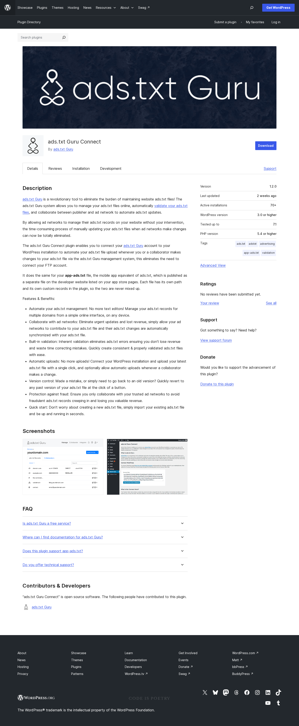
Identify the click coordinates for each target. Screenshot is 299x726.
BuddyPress (242, 674)
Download (266, 145)
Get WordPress (278, 7)
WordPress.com (245, 653)
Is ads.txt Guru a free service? (47, 523)
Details (32, 168)
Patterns (77, 674)
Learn (129, 653)
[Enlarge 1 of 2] (97, 445)
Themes (77, 660)
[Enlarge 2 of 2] (181, 445)
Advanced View (213, 265)
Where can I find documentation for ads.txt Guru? (63, 537)
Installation (81, 168)
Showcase (78, 653)
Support (270, 168)
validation (268, 252)
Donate (186, 667)
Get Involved (188, 653)
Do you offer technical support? (48, 565)
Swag (184, 674)
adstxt (253, 243)
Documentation (136, 660)
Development (110, 168)
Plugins (76, 667)
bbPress (240, 667)
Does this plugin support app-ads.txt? (53, 551)
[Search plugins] (64, 37)
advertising (267, 243)
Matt (237, 660)
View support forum (216, 340)
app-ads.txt (251, 252)
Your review (209, 303)
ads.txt (241, 243)
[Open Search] (252, 7)
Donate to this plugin (217, 384)
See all (271, 303)
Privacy (23, 674)
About (22, 653)
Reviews (55, 168)
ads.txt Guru (63, 149)
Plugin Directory (29, 22)
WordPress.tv (136, 674)
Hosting (23, 667)
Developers (133, 667)
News (22, 660)
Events (183, 660)
